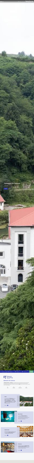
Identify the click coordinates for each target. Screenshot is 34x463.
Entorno (26, 387)
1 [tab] (7, 422)
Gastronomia (20, 387)
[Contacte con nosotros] (24, 1)
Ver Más (6, 188)
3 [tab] (10, 422)
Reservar (31, 371)
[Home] (29, 1)
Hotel (7, 387)
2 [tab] (9, 422)
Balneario (14, 387)
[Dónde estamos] (22, 1)
